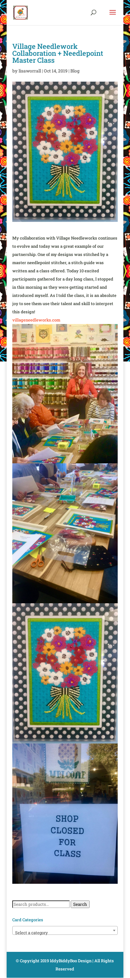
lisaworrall (30, 71)
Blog (75, 71)
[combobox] (65, 930)
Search (80, 904)
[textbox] (65, 932)
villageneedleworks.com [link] (36, 320)
